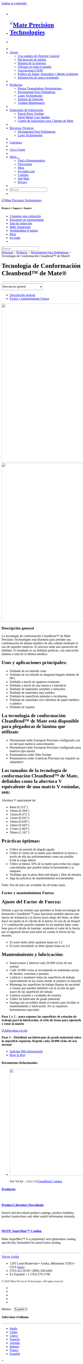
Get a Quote (17, 149)
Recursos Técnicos (22, 128)
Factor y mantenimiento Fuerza (29, 298)
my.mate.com (26, 171)
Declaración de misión (32, 59)
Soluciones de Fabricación (26, 110)
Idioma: (8, 1309)
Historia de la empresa (32, 63)
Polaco (14, 1350)
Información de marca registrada (38, 77)
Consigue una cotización (25, 216)
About (14, 52)
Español (15, 1353)
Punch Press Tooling (31, 113)
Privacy (22, 182)
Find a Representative (31, 160)
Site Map (23, 178)
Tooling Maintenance (31, 103)
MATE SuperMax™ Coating (22, 1231)
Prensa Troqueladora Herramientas (40, 88)
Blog (21, 167)
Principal (7, 252)
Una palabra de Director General (38, 56)
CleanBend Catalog (49, 1181)
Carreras (23, 175)
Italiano (14, 1346)
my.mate (15, 237)
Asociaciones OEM (30, 70)
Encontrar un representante (27, 219)
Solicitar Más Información (26, 1051)
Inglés (13, 1328)
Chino (14, 1332)
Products (21, 252)
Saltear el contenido (14, 3)
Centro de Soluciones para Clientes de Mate (45, 121)
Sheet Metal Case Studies (34, 117)
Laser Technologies (30, 95)
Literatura (16, 142)
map (20, 1267)
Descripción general (22, 295)
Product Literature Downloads (23, 1205)
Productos (16, 84)
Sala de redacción (21, 223)
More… (15, 157)
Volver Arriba (10, 1256)
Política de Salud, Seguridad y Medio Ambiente (48, 74)
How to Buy (18, 1055)
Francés (15, 1339)
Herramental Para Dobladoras (36, 92)
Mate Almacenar (20, 227)
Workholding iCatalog (24, 230)
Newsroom (25, 164)
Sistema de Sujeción (30, 99)
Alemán (15, 1343)
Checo (14, 1335)
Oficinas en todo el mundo (34, 66)
